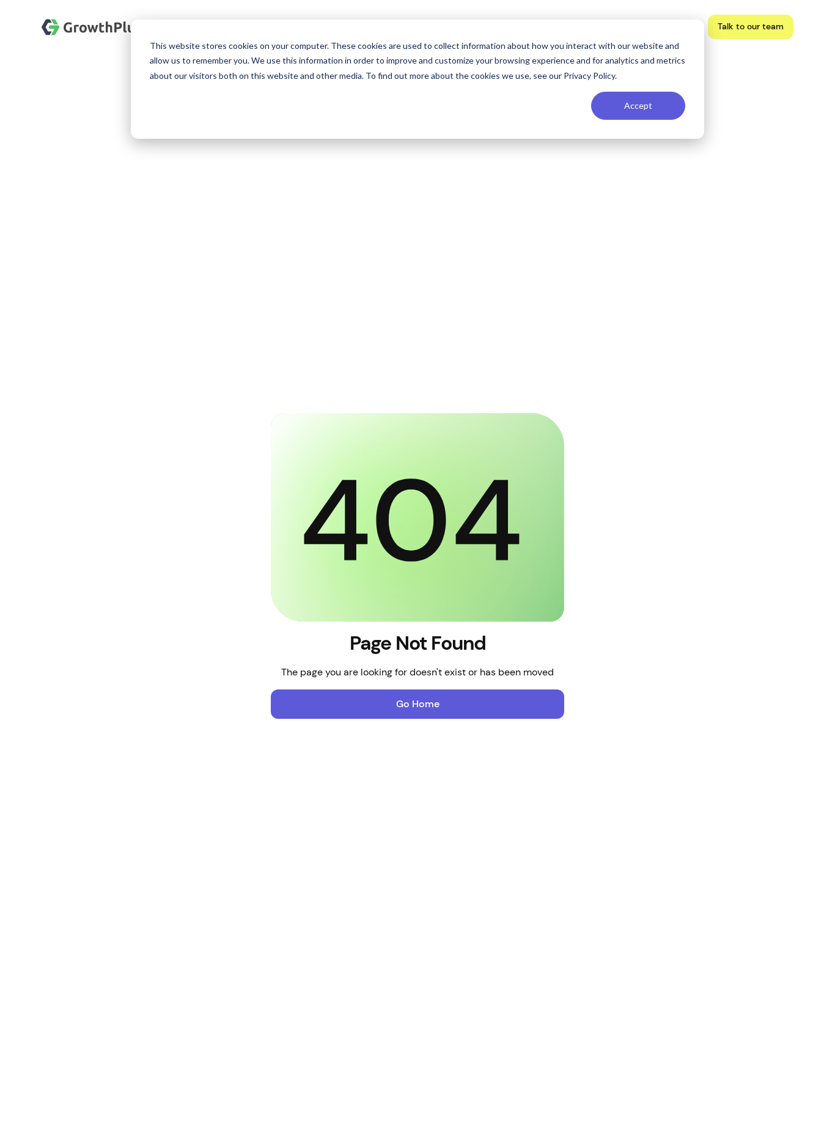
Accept (638, 105)
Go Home (418, 703)
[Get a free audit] (750, 27)
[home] (92, 27)
